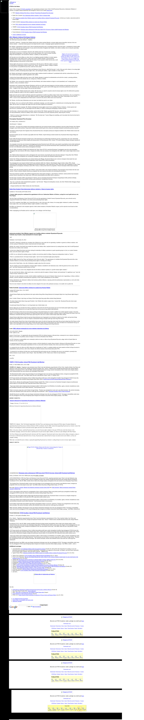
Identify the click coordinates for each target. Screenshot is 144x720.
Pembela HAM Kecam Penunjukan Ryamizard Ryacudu (30, 561)
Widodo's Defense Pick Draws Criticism (24, 13)
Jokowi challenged (32, 591)
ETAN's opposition (26, 9)
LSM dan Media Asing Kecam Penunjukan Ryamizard (35, 569)
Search (76, 628)
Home (66, 628)
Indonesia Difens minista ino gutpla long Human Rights (33, 22)
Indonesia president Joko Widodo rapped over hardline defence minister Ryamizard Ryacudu (45, 553)
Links (65, 625)
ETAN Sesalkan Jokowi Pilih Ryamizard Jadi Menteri (33, 570)
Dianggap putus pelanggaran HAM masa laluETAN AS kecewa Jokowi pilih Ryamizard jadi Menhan (45, 29)
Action (58, 625)
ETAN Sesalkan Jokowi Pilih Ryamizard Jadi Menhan (30, 27)
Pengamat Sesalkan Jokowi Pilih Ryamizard (59, 391)
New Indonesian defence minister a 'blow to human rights (36, 15)
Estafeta (58, 628)
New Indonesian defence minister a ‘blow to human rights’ (31, 567)
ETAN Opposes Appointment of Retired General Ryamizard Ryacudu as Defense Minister (32, 589)
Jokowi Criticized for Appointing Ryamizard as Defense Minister (28, 400)
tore (54, 628)
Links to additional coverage (19, 34)
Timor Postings (71, 628)
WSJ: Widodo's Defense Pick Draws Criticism (23, 37)
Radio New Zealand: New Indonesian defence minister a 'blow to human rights (32, 189)
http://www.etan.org (37, 606)
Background (52, 625)
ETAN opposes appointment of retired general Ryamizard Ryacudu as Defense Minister (37, 565)
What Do (71, 625)
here (83, 621)
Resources (77, 625)
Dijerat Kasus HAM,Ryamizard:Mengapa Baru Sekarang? (57, 379)
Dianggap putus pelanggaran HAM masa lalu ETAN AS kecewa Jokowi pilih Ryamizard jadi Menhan (47, 473)
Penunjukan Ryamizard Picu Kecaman (44, 13)
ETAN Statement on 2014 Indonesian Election (22, 593)
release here (49, 10)
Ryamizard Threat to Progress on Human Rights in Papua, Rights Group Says (37, 559)
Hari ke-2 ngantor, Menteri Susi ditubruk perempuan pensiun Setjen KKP (32, 487)
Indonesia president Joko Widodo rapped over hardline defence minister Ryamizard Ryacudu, (37, 18)
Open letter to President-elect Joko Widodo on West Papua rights (30, 592)
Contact (82, 625)
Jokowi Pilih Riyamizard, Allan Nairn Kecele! (30, 562)
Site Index (80, 628)
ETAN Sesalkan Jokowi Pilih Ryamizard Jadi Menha (30, 563)
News (63, 625)
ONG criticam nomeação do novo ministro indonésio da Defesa (30, 24)
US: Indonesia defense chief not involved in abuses (33, 548)
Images (62, 628)
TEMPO (12, 362)
